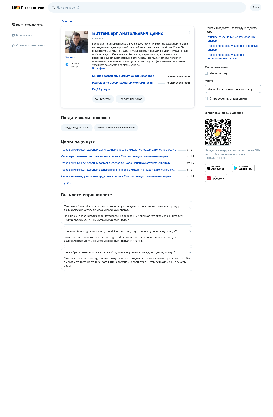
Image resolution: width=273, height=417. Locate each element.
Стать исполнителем (30, 45)
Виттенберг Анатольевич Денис (127, 33)
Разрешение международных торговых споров (233, 47)
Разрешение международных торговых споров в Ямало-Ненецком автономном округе (116, 162)
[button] (103, 99)
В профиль (99, 68)
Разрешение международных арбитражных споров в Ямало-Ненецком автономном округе (118, 149)
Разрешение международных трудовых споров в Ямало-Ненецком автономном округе (116, 176)
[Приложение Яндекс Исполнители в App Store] (216, 168)
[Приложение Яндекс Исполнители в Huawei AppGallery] (216, 178)
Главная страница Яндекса (14, 7)
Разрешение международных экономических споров (124, 82)
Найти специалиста (29, 24)
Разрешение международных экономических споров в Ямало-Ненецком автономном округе (119, 169)
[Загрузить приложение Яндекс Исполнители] (233, 132)
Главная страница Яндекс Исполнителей (28, 7)
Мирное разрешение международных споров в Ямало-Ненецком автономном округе (114, 156)
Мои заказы (24, 35)
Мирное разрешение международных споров (123, 75)
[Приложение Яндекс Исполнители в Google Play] (243, 168)
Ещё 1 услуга (101, 89)
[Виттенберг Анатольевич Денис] (76, 42)
